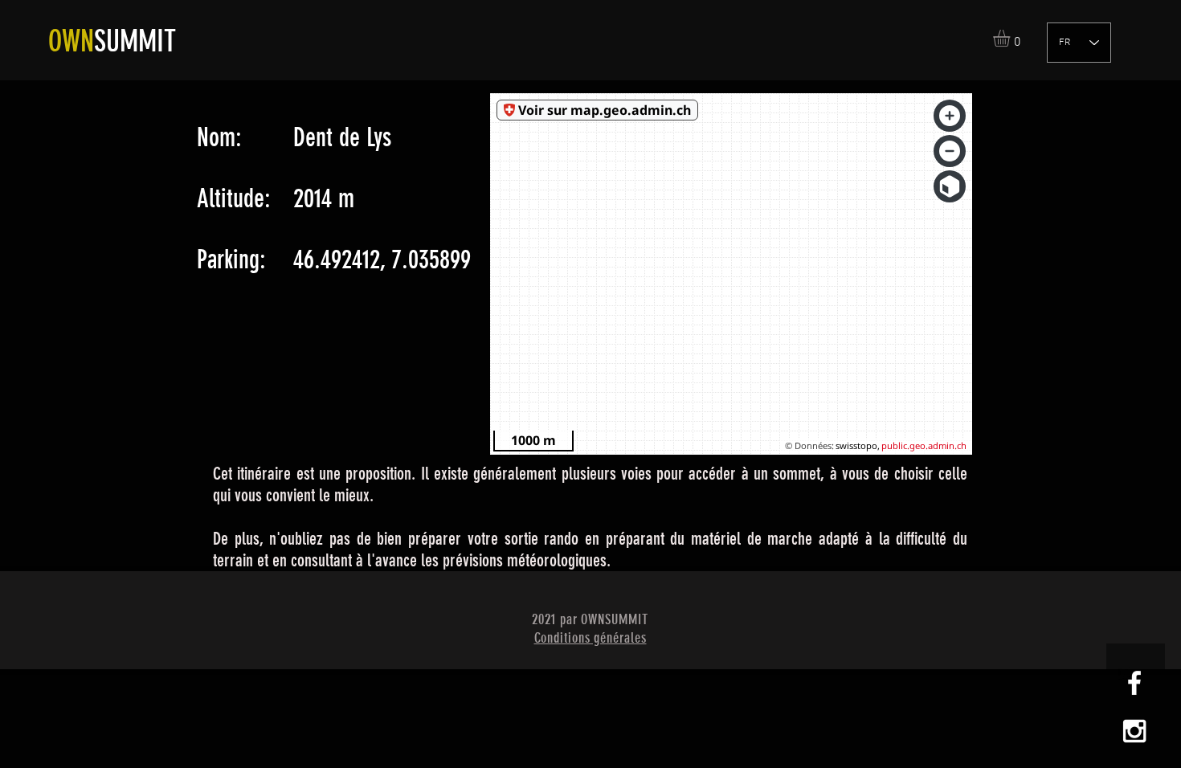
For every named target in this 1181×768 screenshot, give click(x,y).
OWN (71, 41)
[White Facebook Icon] (1134, 683)
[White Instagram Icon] (1134, 731)
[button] (1011, 38)
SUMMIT (135, 41)
